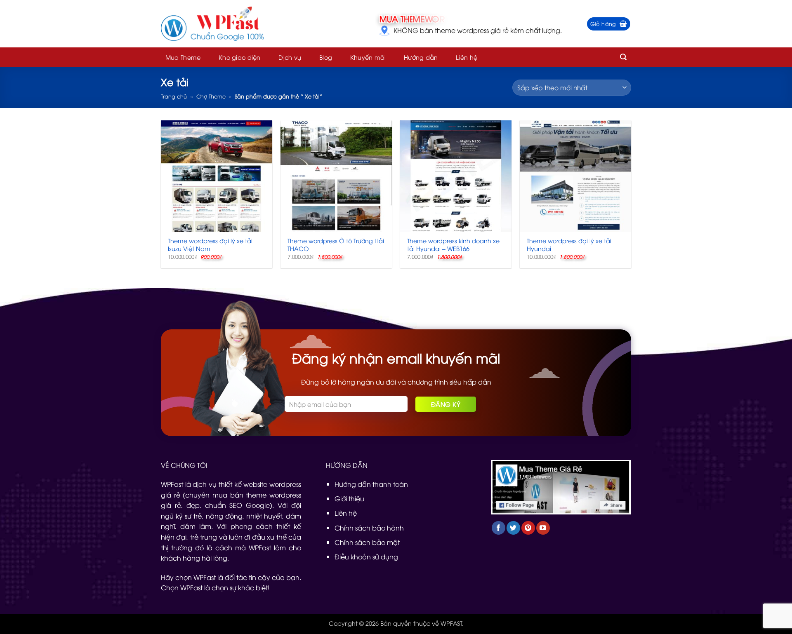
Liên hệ (466, 57)
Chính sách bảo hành (369, 527)
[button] (609, 24)
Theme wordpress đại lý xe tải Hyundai (569, 244)
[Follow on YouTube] (543, 528)
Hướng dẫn (421, 57)
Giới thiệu (349, 498)
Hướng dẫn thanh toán (371, 483)
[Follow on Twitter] (513, 528)
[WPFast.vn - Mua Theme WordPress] (212, 24)
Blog (325, 57)
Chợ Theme (211, 96)
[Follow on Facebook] (498, 528)
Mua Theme (183, 57)
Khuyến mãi (368, 57)
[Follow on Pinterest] (528, 528)
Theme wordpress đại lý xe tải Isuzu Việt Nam (210, 244)
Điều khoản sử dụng (366, 556)
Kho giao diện (240, 57)
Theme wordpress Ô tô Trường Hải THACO (336, 244)
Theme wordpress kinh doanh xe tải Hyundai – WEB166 (453, 244)
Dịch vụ (289, 57)
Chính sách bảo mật (367, 542)
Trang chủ (174, 96)
